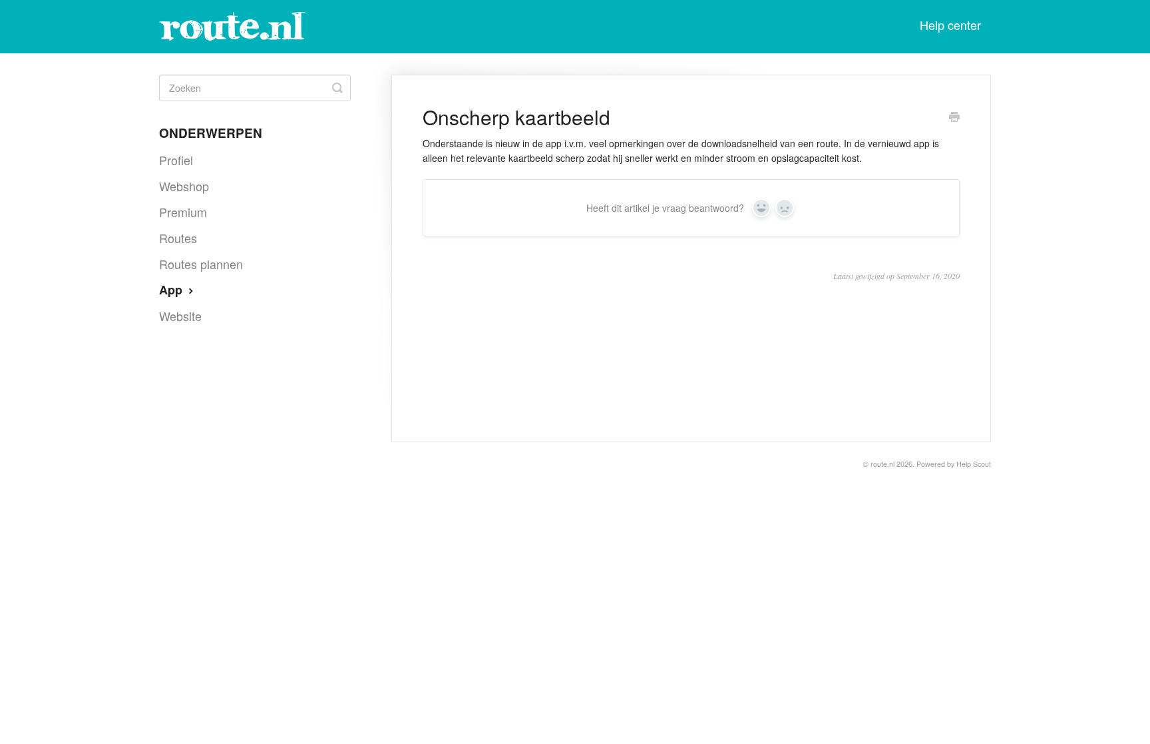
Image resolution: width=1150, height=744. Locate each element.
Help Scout (973, 464)
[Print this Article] (954, 118)
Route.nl (882, 464)
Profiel (176, 160)
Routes (178, 237)
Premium (183, 211)
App (172, 289)
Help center (950, 24)
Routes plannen (201, 263)
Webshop (184, 185)
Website (180, 315)
